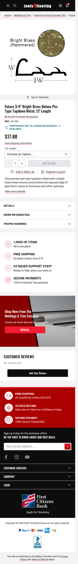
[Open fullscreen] (37, 57)
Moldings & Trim (22, 15)
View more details (15, 191)
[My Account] (60, 5)
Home (8, 15)
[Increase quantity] (22, 163)
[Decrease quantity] (8, 163)
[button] (37, 468)
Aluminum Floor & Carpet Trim (50, 15)
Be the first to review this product (21, 116)
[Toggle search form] (14, 5)
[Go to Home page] (37, 5)
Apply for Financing (37, 512)
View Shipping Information (18, 143)
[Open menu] (8, 5)
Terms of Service (40, 559)
